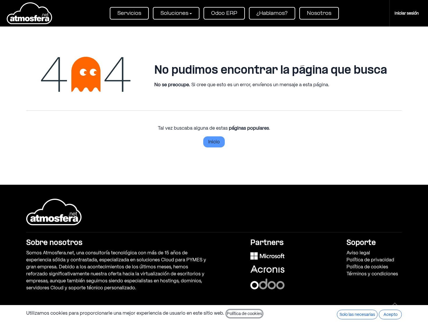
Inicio (214, 142)
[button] (395, 304)
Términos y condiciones (372, 274)
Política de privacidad (370, 260)
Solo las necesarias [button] (357, 314)
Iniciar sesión (407, 13)
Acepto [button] (390, 314)
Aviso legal (358, 253)
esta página (315, 85)
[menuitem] (129, 13)
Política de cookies (367, 267)
